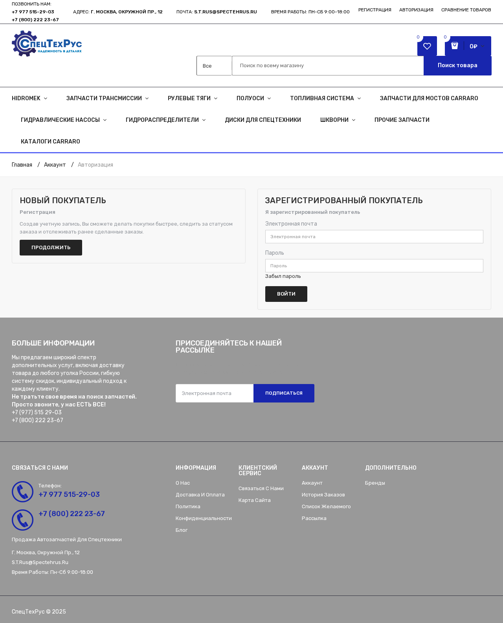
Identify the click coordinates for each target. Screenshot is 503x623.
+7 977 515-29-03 (33, 12)
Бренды (375, 483)
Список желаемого (326, 506)
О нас (183, 483)
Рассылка (314, 518)
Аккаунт (55, 165)
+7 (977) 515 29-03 (37, 412)
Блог (181, 530)
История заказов (323, 495)
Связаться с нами (261, 488)
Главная (22, 165)
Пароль (274, 253)
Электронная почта (291, 224)
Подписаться (284, 393)
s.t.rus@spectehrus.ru (40, 562)
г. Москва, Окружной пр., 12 (127, 12)
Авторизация (416, 10)
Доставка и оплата (200, 495)
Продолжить (50, 247)
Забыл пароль (283, 276)
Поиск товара (457, 65)
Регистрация (374, 10)
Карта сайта (255, 500)
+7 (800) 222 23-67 (35, 19)
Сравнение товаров (466, 10)
